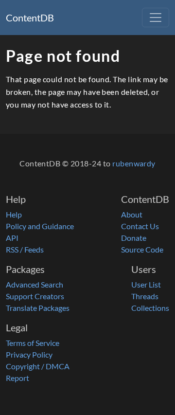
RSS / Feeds (25, 249)
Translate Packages (38, 307)
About (131, 214)
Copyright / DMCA (38, 366)
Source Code (142, 249)
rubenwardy (134, 163)
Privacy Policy (29, 354)
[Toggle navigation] (155, 17)
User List (146, 284)
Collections (150, 307)
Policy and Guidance (40, 226)
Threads (144, 296)
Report (17, 377)
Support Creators (35, 296)
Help (14, 214)
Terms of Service (32, 342)
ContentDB (30, 17)
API (12, 237)
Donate (133, 237)
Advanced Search (34, 284)
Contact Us (140, 226)
